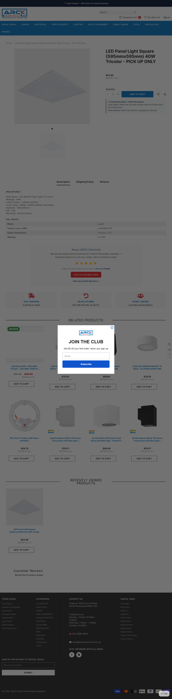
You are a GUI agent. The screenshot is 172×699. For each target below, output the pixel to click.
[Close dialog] (112, 327)
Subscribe (86, 364)
